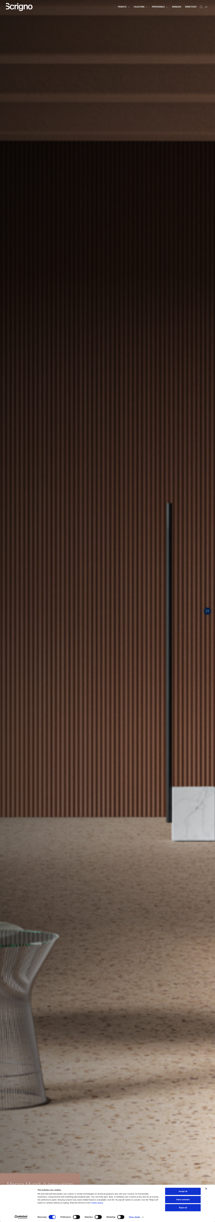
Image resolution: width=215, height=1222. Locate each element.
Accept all (183, 1191)
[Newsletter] (207, 611)
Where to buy (191, 7)
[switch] (76, 1217)
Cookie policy (96, 1203)
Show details (134, 1217)
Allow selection (183, 1199)
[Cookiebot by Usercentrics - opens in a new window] (21, 1217)
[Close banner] (206, 1188)
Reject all (183, 1208)
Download (176, 7)
